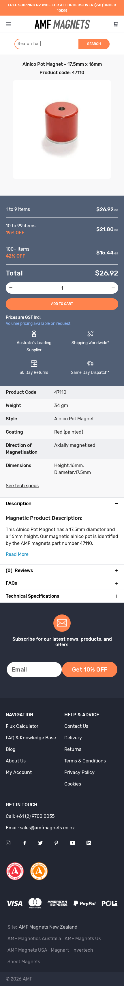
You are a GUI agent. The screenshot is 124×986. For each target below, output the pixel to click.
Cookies (72, 784)
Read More (17, 554)
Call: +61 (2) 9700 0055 (30, 816)
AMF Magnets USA (27, 950)
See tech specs (22, 485)
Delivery (73, 738)
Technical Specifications (32, 596)
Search (94, 44)
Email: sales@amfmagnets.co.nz (40, 828)
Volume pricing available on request (38, 323)
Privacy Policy (79, 772)
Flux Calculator (22, 726)
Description (18, 503)
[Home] (62, 24)
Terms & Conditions (85, 761)
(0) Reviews (19, 570)
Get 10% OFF (89, 669)
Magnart (60, 950)
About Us (16, 761)
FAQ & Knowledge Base (31, 738)
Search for (29, 43)
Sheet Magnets (23, 961)
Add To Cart (62, 304)
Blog (11, 749)
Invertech (82, 950)
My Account (19, 772)
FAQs (11, 583)
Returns (72, 749)
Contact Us (76, 726)
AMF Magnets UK (83, 938)
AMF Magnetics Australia (34, 938)
